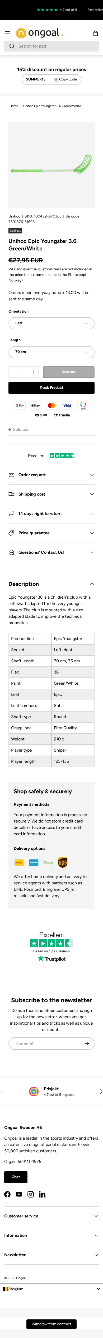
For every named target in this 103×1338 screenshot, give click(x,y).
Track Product (51, 387)
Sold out (69, 372)
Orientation (18, 311)
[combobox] (51, 46)
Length (14, 340)
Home (14, 106)
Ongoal (21, 1278)
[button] (95, 33)
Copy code (68, 79)
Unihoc (14, 216)
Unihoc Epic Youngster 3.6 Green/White (52, 106)
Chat (16, 1177)
